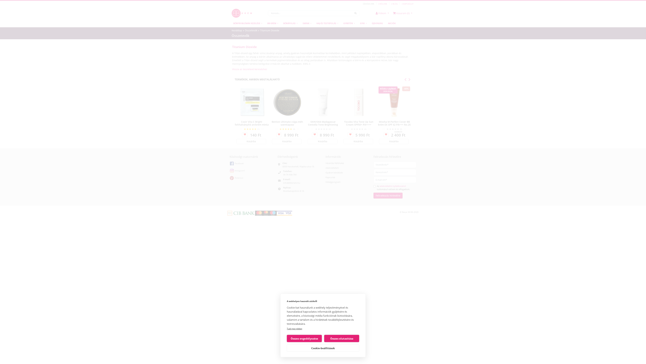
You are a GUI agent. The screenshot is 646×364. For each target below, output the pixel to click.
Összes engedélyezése (304, 338)
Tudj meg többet (294, 328)
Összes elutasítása (341, 338)
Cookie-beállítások (323, 348)
